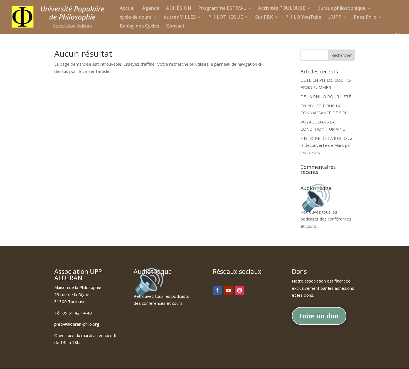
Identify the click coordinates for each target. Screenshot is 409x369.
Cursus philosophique (341, 8)
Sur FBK (264, 17)
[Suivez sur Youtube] (228, 290)
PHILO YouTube (303, 17)
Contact (175, 26)
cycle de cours (136, 17)
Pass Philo (365, 17)
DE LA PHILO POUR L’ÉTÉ (325, 96)
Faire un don (319, 315)
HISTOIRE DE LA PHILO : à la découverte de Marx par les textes (326, 145)
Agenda (150, 8)
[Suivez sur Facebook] (217, 290)
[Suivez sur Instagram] (239, 290)
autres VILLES (180, 17)
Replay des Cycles (139, 26)
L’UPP (334, 17)
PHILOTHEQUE (225, 17)
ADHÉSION (178, 8)
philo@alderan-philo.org (76, 324)
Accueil (127, 8)
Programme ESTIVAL (222, 8)
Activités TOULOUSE (281, 8)
